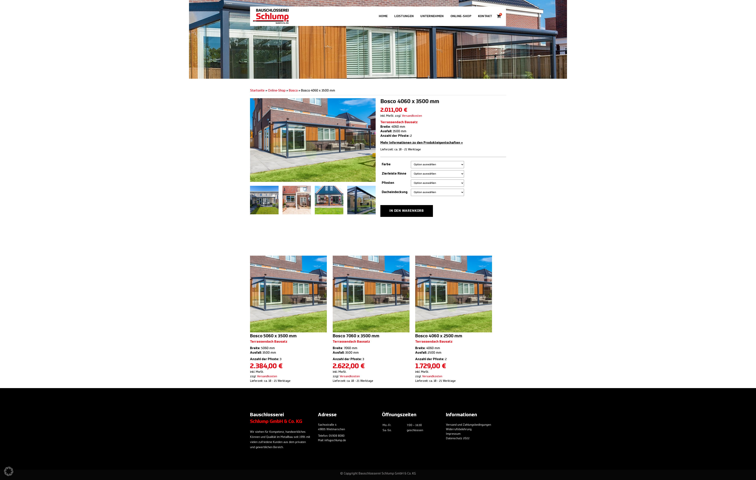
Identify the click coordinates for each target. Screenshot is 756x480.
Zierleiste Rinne (394, 173)
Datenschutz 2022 (458, 438)
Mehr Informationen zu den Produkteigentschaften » (421, 142)
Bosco (293, 90)
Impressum (453, 434)
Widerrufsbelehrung (459, 429)
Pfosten (388, 183)
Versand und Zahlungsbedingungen (468, 425)
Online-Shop (276, 90)
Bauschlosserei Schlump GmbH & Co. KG (387, 473)
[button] (8, 471)
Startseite (257, 90)
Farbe (386, 164)
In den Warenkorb (406, 211)
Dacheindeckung (395, 192)
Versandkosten (412, 116)
